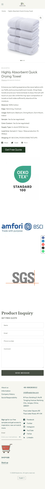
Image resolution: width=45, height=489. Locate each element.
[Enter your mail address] (19, 437)
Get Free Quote (13, 149)
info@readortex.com (31, 392)
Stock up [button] (4, 462)
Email (3, 433)
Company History (8, 394)
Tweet (16, 143)
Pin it (25, 143)
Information (5, 391)
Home (4, 11)
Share (6, 143)
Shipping (4, 80)
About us (4, 387)
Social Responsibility (9, 397)
